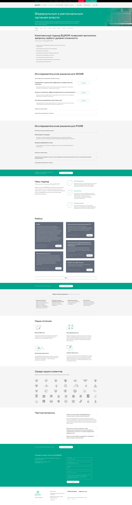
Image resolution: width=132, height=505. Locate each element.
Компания (70, 457)
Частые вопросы (70, 28)
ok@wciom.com (44, 462)
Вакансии (70, 1)
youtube (73, 498)
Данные (54, 28)
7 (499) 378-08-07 (72, 491)
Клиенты (64, 28)
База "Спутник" (86, 300)
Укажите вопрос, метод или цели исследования (77, 475)
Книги (61, 1)
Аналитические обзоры (72, 300)
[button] (66, 78)
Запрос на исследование (91, 1)
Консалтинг (81, 1)
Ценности (59, 28)
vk (76, 498)
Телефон (70, 466)
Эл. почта (70, 471)
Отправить (73, 481)
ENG (76, 1)
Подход (41, 28)
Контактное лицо (71, 462)
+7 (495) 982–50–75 (46, 461)
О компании (52, 499)
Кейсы (45, 28)
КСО (73, 1)
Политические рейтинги (41, 300)
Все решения (52, 491)
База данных (56, 1)
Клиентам (37, 1)
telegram (68, 498)
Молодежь (65, 1)
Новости (51, 1)
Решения (36, 28)
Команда (49, 28)
